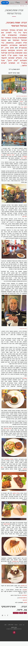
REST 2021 (22, 5)
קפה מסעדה (16, 612)
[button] (26, 2)
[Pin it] (2, 615)
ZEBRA (21, 612)
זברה (25, 612)
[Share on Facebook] (7, 615)
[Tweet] (5, 615)
